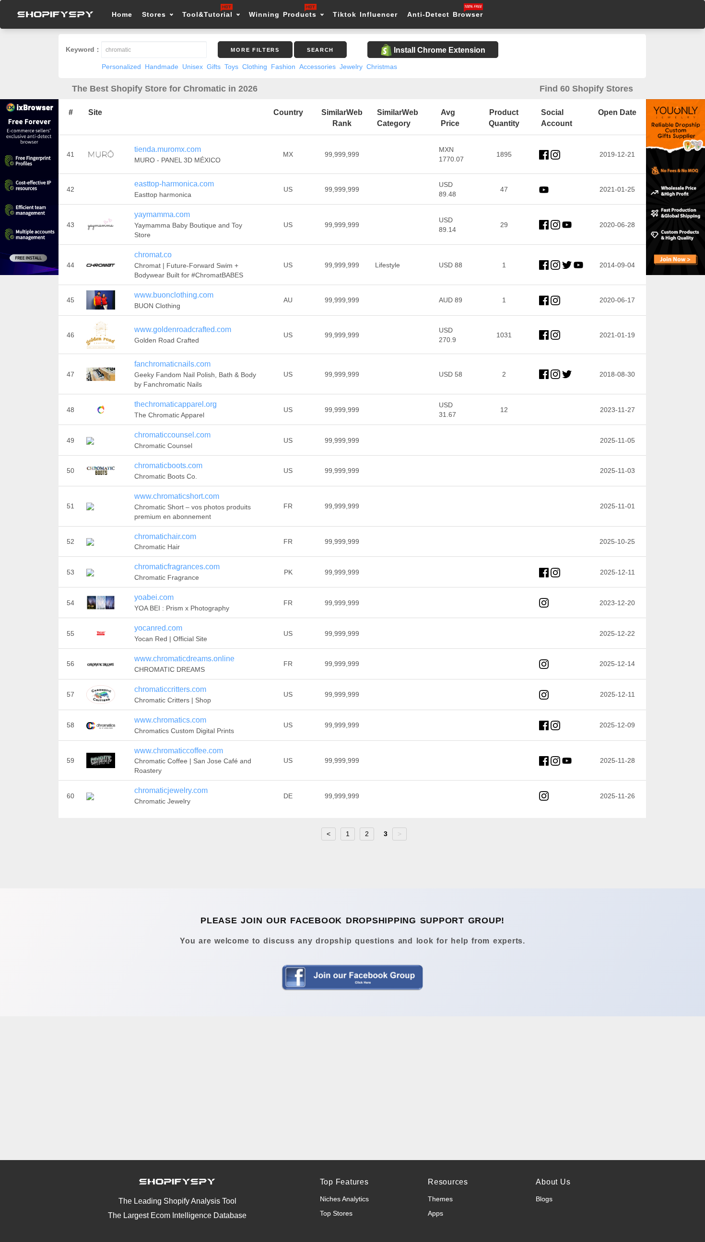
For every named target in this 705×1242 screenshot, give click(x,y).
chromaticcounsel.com (172, 435)
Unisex (192, 66)
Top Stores (336, 1213)
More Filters (255, 50)
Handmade (161, 66)
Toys (231, 66)
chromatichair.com (165, 536)
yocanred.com (158, 628)
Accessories (317, 66)
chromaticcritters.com (170, 689)
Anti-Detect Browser (445, 14)
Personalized (121, 66)
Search (320, 50)
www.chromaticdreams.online (184, 659)
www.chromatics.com (170, 720)
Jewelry (351, 66)
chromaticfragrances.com (177, 567)
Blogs (544, 1199)
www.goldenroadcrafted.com (182, 329)
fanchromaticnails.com (172, 364)
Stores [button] (155, 14)
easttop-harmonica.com (174, 184)
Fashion (283, 66)
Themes (440, 1199)
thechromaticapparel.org (175, 404)
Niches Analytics (344, 1199)
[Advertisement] (352, 1088)
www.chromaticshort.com (176, 496)
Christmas (381, 66)
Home (122, 14)
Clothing (254, 66)
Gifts (214, 66)
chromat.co (153, 255)
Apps (435, 1213)
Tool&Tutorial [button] (207, 14)
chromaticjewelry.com (171, 790)
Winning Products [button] (283, 14)
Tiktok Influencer (365, 14)
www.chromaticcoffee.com (178, 751)
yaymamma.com (162, 214)
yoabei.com (154, 597)
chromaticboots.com (168, 465)
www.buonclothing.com (173, 295)
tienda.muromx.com (167, 149)
